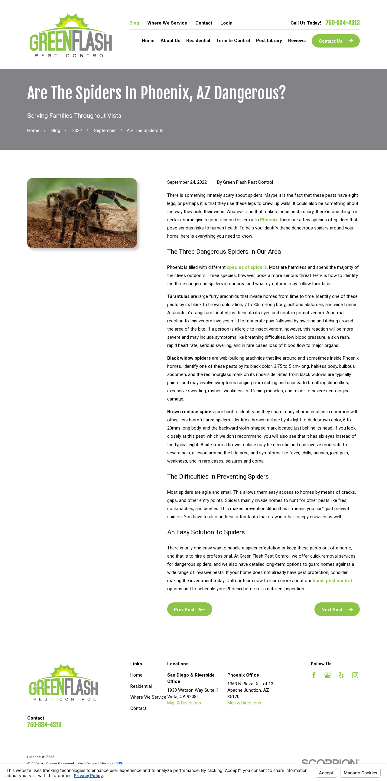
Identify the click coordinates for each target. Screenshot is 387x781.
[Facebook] (314, 675)
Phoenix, (270, 219)
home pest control (332, 580)
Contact (203, 23)
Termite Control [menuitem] (233, 40)
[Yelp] (341, 675)
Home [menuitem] (148, 40)
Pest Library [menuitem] (269, 40)
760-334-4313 (343, 23)
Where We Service (167, 23)
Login (226, 23)
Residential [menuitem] (198, 40)
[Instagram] (355, 675)
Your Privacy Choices (96, 764)
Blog (134, 23)
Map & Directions (184, 703)
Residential (141, 686)
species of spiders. (248, 267)
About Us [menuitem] (170, 40)
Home (136, 675)
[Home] (70, 34)
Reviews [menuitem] (297, 40)
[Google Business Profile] (327, 675)
